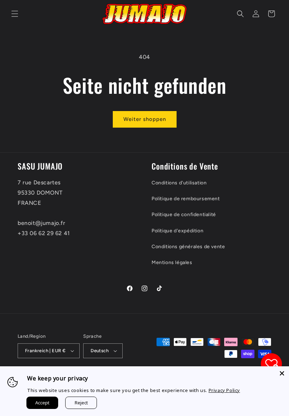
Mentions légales (172, 262)
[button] (15, 14)
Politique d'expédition (177, 231)
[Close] (281, 373)
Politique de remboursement (186, 199)
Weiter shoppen (144, 119)
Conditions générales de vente (188, 247)
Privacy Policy (224, 390)
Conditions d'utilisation (179, 183)
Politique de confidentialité (184, 215)
